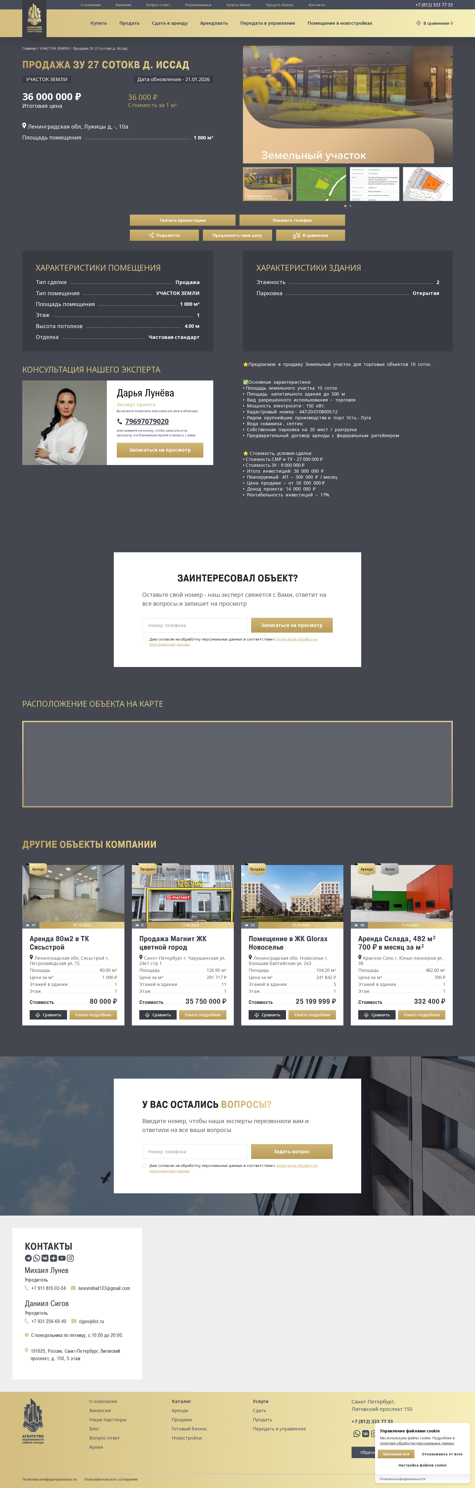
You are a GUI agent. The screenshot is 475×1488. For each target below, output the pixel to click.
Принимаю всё (396, 1454)
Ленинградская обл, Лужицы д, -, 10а (77, 126)
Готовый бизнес (189, 1429)
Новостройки (187, 1438)
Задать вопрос (292, 1151)
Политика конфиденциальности (49, 1479)
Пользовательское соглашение (111, 1479)
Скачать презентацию (183, 220)
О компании (91, 4)
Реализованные (198, 4)
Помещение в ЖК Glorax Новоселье (288, 942)
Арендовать (214, 23)
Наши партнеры (107, 1419)
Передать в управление (267, 23)
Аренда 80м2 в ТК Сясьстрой (59, 942)
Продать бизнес (280, 4)
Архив (96, 1447)
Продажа (182, 1419)
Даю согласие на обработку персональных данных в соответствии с (233, 642)
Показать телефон (292, 220)
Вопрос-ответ (158, 4)
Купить (98, 23)
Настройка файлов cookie (423, 1465)
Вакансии (123, 4)
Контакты (317, 4)
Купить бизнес (238, 4)
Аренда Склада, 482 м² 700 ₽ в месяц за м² (397, 942)
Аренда (180, 1410)
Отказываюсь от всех (442, 1454)
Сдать (259, 1410)
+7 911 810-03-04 (48, 1288)
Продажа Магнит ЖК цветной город (173, 942)
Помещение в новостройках (340, 23)
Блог (94, 1429)
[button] (345, 206)
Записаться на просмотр (160, 450)
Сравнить (52, 1015)
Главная (29, 48)
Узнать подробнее (93, 1015)
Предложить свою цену (237, 235)
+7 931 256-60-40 (48, 1321)
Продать (129, 23)
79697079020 (147, 421)
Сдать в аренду (170, 23)
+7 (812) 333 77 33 (434, 5)
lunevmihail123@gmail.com (104, 1288)
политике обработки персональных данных (417, 1443)
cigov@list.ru (91, 1321)
